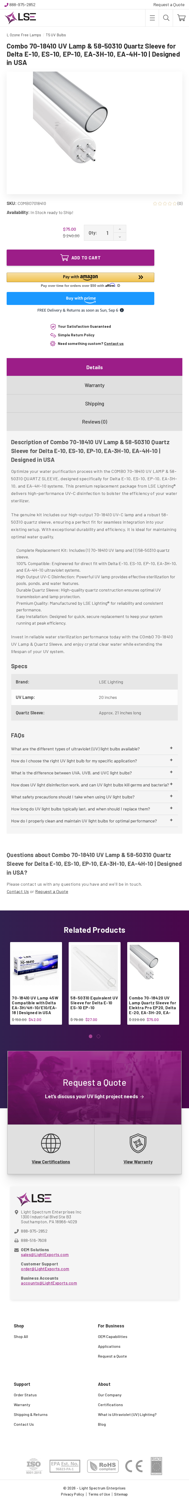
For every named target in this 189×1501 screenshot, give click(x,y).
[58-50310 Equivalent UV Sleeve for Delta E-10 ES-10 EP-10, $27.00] (94, 968)
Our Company (110, 1394)
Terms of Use (99, 1494)
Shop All (21, 1336)
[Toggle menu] (152, 17)
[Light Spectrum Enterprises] (20, 18)
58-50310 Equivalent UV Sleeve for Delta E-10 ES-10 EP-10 (94, 1002)
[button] (80, 281)
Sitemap (121, 1494)
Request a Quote (169, 4)
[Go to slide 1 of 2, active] (91, 1036)
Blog (102, 1424)
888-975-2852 (22, 4)
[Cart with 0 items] (181, 17)
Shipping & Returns (30, 1414)
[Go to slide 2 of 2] (98, 1036)
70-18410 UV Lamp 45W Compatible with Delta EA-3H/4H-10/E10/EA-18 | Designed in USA (35, 1005)
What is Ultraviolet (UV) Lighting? (127, 1414)
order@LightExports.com (45, 1268)
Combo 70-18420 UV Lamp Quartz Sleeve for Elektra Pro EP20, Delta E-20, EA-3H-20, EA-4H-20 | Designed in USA (153, 1007)
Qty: (93, 232)
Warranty (95, 385)
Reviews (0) (94, 421)
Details (94, 367)
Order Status (25, 1394)
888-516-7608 (34, 1240)
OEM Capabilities (112, 1336)
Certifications (110, 1404)
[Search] (166, 17)
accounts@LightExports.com (49, 1282)
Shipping (94, 403)
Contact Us (18, 891)
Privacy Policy (72, 1494)
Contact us (114, 343)
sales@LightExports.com (45, 1254)
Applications (109, 1346)
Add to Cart (86, 257)
